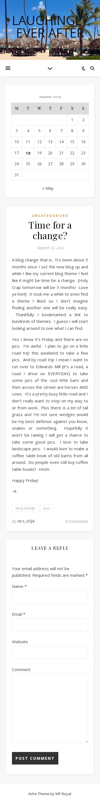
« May (48, 188)
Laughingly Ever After (50, 26)
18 (28, 153)
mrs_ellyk (26, 521)
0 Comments (76, 521)
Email (18, 614)
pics (47, 508)
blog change (25, 508)
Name (19, 586)
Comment (21, 669)
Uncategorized (50, 215)
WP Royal (63, 793)
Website (20, 641)
